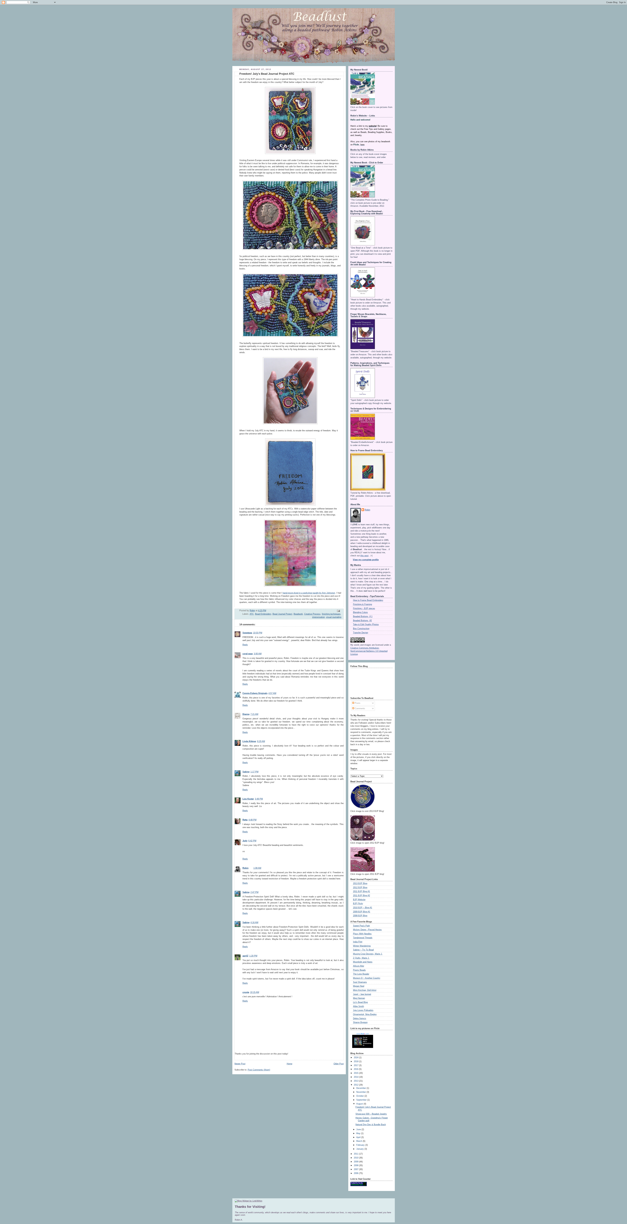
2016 (356, 1069)
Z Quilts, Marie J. (361, 958)
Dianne (245, 714)
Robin (245, 868)
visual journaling (333, 617)
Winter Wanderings (362, 946)
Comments (359, 708)
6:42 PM (252, 841)
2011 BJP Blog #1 (361, 891)
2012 (356, 1085)
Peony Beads (359, 970)
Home (289, 1064)
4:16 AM (254, 922)
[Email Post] (338, 611)
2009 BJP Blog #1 (361, 912)
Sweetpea (247, 633)
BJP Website (359, 900)
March (359, 1141)
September (361, 1100)
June (359, 1129)
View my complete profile (366, 560)
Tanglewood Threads (362, 938)
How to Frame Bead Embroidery (368, 600)
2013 (356, 1081)
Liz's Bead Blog (360, 1002)
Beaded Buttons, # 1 (362, 616)
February (360, 1145)
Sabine (245, 772)
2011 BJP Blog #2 (361, 895)
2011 (356, 1154)
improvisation (318, 617)
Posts (357, 703)
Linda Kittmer (249, 741)
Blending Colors (360, 612)
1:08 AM (257, 868)
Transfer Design (360, 633)
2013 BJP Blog (360, 883)
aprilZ (245, 956)
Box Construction (361, 628)
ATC (252, 614)
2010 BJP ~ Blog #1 (362, 908)
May (358, 1133)
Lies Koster (248, 799)
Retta (245, 820)
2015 (356, 1073)
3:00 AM (258, 654)
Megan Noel (358, 986)
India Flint (357, 942)
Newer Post (239, 1064)
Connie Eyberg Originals (254, 693)
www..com (362, 1034)
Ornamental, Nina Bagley (365, 1014)
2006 (356, 1173)
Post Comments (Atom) (259, 1070)
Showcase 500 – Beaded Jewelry (371, 1114)
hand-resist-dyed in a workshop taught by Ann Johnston (309, 593)
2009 (356, 1162)
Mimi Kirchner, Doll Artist (364, 990)
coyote (245, 992)
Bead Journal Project (282, 614)
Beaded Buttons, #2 (362, 620)
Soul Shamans (360, 982)
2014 (356, 1077)
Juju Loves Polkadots (363, 1010)
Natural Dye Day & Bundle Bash (370, 1124)
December (361, 1088)
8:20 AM (261, 741)
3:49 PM (259, 799)
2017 (356, 1065)
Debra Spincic (359, 1018)
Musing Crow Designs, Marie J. (368, 954)
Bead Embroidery (263, 614)
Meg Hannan (359, 998)
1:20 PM (253, 956)
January (360, 1149)
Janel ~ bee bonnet (362, 994)
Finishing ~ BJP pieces (364, 608)
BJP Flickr (358, 903)
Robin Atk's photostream (367, 1042)
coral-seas (247, 654)
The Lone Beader (361, 974)
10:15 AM (254, 992)
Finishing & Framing (362, 604)
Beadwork (298, 614)
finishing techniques (331, 614)
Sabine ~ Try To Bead (363, 950)
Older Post (339, 1064)
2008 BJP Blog (360, 916)
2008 (356, 1165)
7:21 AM (254, 714)
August (360, 1104)
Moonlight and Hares (362, 962)
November (361, 1092)
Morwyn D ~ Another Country (366, 978)
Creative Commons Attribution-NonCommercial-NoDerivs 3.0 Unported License (368, 651)
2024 (356, 1057)
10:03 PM (257, 633)
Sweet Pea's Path (361, 926)
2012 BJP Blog (360, 887)
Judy (244, 841)
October (360, 1096)
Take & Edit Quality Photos (366, 624)
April (358, 1137)
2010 (356, 1158)
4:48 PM (253, 820)
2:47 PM (254, 892)
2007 (356, 1169)
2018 (356, 1061)
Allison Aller (358, 966)
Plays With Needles (362, 934)
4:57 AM (272, 693)
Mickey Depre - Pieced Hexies (367, 930)
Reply (245, 645)
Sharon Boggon (360, 1022)
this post (364, 556)
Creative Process (312, 614)
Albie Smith (358, 1006)
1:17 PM (254, 772)
